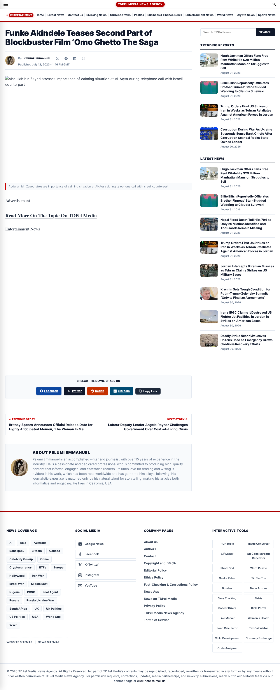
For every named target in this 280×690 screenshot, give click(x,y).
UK (37, 608)
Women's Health (258, 618)
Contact (150, 556)
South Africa (18, 608)
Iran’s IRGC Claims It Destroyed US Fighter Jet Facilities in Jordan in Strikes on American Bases (246, 317)
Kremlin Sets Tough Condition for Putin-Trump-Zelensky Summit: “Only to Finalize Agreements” (245, 293)
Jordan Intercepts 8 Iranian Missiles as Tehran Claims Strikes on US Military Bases (247, 270)
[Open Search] (274, 4)
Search (265, 32)
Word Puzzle (258, 568)
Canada (54, 551)
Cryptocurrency (20, 567)
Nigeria (14, 592)
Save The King (227, 598)
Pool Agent (50, 592)
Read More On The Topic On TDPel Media (51, 215)
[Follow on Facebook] (66, 58)
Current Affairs (120, 15)
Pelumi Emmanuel (37, 58)
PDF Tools (227, 543)
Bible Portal (258, 608)
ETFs (42, 567)
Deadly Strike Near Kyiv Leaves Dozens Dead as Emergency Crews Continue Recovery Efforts (246, 340)
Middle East (39, 583)
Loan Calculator (227, 628)
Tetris (258, 598)
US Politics (17, 616)
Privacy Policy (154, 606)
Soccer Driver (227, 608)
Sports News (266, 15)
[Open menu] (6, 4)
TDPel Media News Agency (140, 4)
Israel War (16, 583)
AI (10, 542)
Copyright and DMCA (160, 563)
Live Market (227, 618)
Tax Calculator (258, 628)
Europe (58, 567)
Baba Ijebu (16, 551)
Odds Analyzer (227, 648)
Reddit (99, 391)
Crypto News (246, 15)
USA (35, 616)
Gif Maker (227, 553)
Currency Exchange (259, 638)
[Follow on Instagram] (84, 58)
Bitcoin (37, 551)
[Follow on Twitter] (57, 58)
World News (225, 15)
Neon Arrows (258, 588)
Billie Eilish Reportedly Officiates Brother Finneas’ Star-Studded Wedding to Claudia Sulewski (244, 87)
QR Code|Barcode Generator (258, 556)
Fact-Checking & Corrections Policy (171, 584)
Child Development (227, 638)
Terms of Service (156, 620)
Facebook (51, 391)
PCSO (31, 592)
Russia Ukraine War (40, 600)
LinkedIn (124, 391)
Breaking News (96, 15)
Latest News (55, 15)
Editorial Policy (155, 570)
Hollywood (16, 575)
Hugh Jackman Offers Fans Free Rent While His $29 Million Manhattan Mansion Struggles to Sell (245, 62)
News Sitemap (49, 642)
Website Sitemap (20, 642)
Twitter (77, 391)
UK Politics (53, 608)
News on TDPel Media (160, 599)
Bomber (227, 588)
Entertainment (21, 15)
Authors (150, 549)
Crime (44, 559)
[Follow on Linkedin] (75, 58)
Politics (139, 15)
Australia (40, 542)
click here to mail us (151, 681)
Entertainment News (200, 15)
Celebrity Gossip (21, 559)
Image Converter (259, 543)
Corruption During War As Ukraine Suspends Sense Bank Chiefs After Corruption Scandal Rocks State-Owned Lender (246, 135)
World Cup (53, 616)
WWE (13, 625)
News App (151, 591)
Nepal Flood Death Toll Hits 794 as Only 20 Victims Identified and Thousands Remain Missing (245, 224)
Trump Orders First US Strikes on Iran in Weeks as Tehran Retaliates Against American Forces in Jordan (246, 110)
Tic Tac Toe (258, 578)
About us (151, 542)
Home (40, 15)
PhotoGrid (227, 568)
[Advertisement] (98, 256)
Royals (14, 600)
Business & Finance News (164, 15)
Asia (23, 542)
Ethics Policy (153, 577)
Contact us (75, 15)
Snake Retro (227, 578)
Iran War (38, 575)
